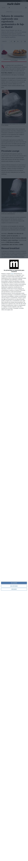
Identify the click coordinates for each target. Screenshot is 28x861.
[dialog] (14, 559)
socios (12, 273)
